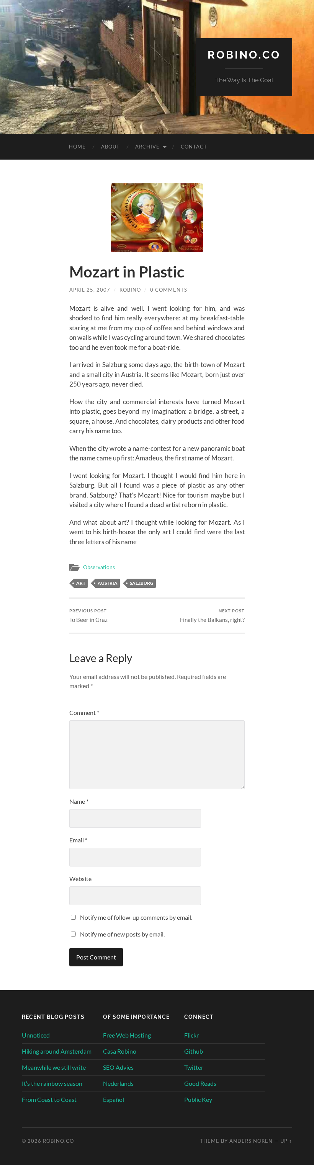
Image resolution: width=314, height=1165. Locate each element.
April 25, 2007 (89, 290)
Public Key (198, 1099)
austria (108, 583)
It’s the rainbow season (52, 1083)
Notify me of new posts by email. (122, 934)
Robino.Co (244, 55)
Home (77, 147)
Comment (84, 712)
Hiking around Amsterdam (57, 1051)
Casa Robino (119, 1051)
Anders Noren (251, 1141)
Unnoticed (36, 1035)
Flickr (191, 1035)
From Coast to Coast (49, 1099)
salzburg (142, 583)
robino (130, 290)
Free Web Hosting (127, 1035)
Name (78, 801)
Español (113, 1099)
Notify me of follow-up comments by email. (136, 917)
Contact (194, 147)
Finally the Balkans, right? (212, 615)
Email (78, 840)
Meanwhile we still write (54, 1067)
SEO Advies (118, 1067)
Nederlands (118, 1083)
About (110, 147)
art (80, 583)
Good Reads (200, 1083)
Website (80, 878)
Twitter (193, 1067)
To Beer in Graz (88, 615)
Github (193, 1051)
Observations (99, 567)
